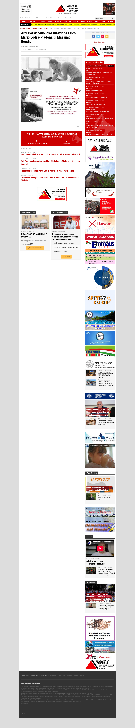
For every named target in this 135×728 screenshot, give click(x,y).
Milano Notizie (44, 675)
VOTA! (67, 257)
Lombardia (68, 22)
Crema (49, 22)
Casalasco (41, 22)
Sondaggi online (60, 212)
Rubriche (97, 22)
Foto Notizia (92, 473)
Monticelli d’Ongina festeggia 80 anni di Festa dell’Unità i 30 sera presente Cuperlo (82, 24)
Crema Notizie (34, 675)
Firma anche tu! (36, 248)
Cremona (31, 22)
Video (104, 22)
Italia (75, 22)
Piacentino (58, 22)
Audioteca (91, 582)
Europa (82, 22)
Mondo (89, 22)
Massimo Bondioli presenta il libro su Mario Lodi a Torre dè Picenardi (50, 154)
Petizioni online (28, 212)
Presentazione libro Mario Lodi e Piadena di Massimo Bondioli (47, 171)
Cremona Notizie (25, 675)
